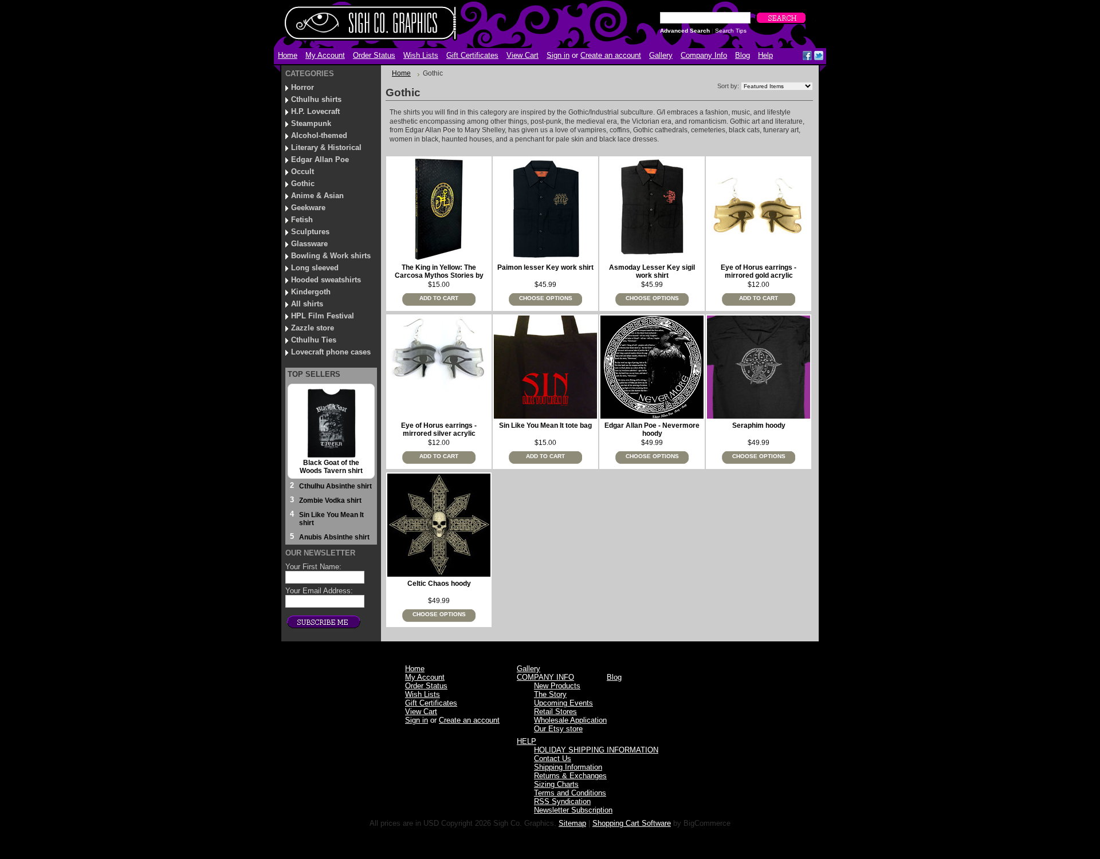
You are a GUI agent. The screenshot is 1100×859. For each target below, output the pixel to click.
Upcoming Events (563, 703)
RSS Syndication (562, 801)
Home (401, 73)
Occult (302, 171)
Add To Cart (438, 298)
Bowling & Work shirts (331, 255)
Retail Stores (555, 711)
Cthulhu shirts (316, 99)
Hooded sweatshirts (326, 279)
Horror (302, 87)
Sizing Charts (556, 784)
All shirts (307, 304)
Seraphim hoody (758, 425)
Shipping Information (568, 767)
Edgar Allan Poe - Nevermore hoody (652, 429)
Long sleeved (315, 267)
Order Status (374, 55)
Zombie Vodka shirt (330, 501)
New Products (557, 685)
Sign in (558, 55)
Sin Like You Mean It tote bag (545, 425)
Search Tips (731, 30)
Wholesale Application (570, 720)
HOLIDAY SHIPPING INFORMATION (596, 750)
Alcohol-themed (319, 135)
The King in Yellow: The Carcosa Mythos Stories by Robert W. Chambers (439, 275)
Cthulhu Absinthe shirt (335, 486)
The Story (550, 694)
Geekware (308, 207)
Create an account (610, 55)
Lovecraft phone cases (331, 352)
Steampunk (311, 123)
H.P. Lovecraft (315, 111)
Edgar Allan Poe (320, 159)
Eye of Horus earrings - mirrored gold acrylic (758, 271)
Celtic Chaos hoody (439, 584)
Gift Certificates (472, 55)
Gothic (303, 183)
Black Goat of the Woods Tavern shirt (331, 467)
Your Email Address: (319, 590)
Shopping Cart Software (631, 823)
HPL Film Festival (322, 316)
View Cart (522, 55)
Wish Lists (420, 55)
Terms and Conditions (570, 793)
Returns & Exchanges (570, 775)
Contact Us (552, 758)
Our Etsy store (558, 728)
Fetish (302, 219)
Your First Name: (313, 566)
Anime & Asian (317, 195)
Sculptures (310, 231)
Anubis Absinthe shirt (334, 537)
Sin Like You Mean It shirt (331, 519)
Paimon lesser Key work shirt (545, 267)
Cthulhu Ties (313, 340)
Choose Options (545, 298)
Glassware (309, 243)
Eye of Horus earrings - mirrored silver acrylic (439, 429)
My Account (325, 55)
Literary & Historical (326, 147)
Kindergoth (311, 291)
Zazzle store (312, 328)
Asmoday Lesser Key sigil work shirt (652, 271)
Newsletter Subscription (573, 810)
